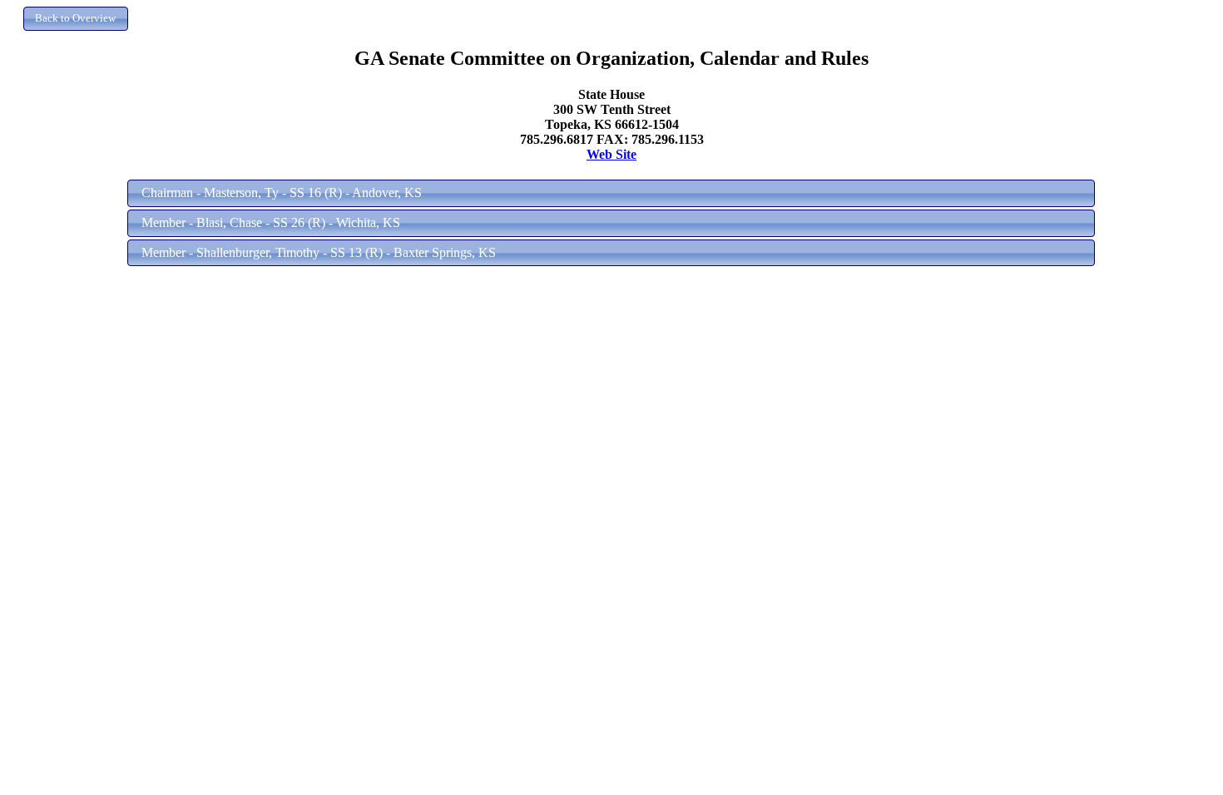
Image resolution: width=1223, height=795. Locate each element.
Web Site (611, 154)
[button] (75, 19)
